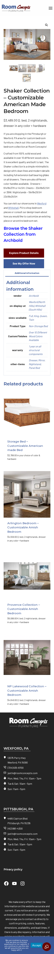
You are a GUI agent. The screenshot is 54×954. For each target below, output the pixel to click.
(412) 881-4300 (15, 828)
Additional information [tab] (27, 273)
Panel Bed (34, 367)
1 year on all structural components (35, 350)
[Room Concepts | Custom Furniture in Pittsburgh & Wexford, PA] (27, 724)
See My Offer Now (24, 263)
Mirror (41, 360)
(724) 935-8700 (16, 767)
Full (31, 315)
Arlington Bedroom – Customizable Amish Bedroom (23, 527)
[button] (46, 25)
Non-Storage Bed (38, 326)
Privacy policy (13, 869)
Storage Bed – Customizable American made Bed (25, 446)
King (36, 315)
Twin (31, 319)
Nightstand (35, 364)
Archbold (34, 295)
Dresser (33, 360)
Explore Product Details (24, 253)
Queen (43, 315)
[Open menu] (50, 8)
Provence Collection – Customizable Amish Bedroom (23, 609)
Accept (36, 945)
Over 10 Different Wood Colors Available (38, 336)
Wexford (41, 203)
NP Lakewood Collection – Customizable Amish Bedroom (26, 691)
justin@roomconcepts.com (23, 773)
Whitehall (13, 207)
